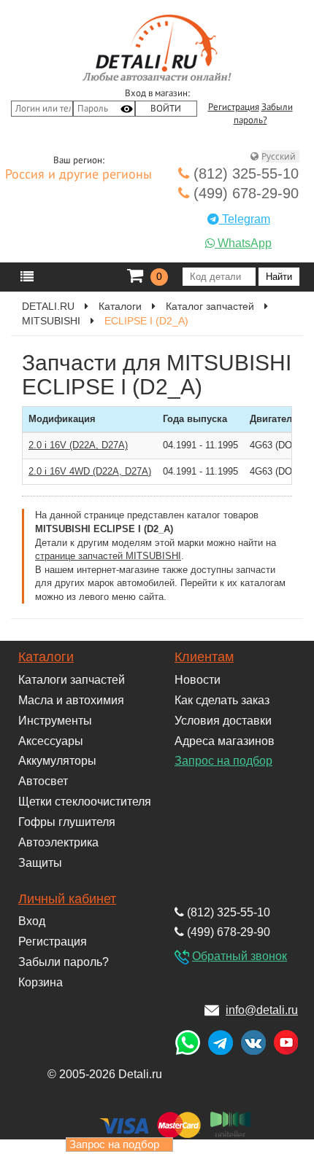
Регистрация (233, 107)
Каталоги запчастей (71, 680)
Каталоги (46, 657)
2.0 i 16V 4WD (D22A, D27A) (89, 471)
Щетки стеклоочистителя (84, 801)
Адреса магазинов (225, 741)
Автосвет (43, 781)
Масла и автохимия (71, 700)
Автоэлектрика (58, 842)
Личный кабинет (67, 899)
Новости (198, 680)
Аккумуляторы (57, 761)
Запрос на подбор (223, 761)
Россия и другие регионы (78, 175)
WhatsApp (243, 243)
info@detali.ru (262, 1010)
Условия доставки (223, 720)
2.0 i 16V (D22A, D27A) (78, 445)
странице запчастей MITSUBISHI (108, 555)
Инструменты (55, 720)
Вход (31, 921)
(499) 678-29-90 (244, 193)
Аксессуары (50, 741)
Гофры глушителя (66, 822)
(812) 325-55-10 (244, 173)
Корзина (40, 982)
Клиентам (204, 657)
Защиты (40, 863)
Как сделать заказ (222, 700)
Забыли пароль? (63, 962)
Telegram (244, 219)
